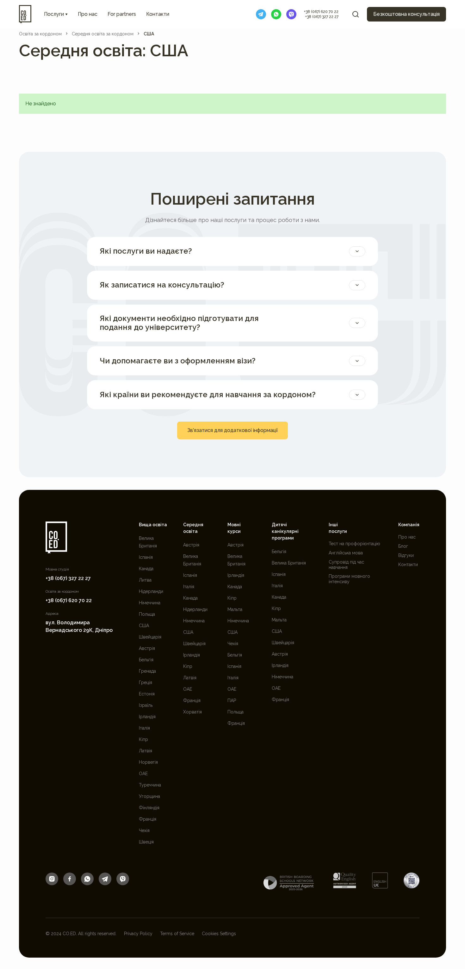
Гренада (147, 671)
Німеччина (149, 602)
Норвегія (148, 762)
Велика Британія (289, 562)
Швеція (146, 841)
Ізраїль (145, 705)
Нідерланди (151, 591)
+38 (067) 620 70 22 (321, 12)
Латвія (145, 750)
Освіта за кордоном (40, 34)
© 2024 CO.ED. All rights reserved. (81, 933)
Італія (144, 728)
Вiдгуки (406, 555)
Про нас (87, 14)
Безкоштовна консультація (406, 14)
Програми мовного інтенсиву (349, 579)
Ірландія (147, 716)
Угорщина (149, 796)
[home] (25, 14)
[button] (56, 14)
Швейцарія (150, 636)
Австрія (147, 648)
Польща (147, 614)
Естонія (147, 693)
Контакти (157, 14)
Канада (146, 568)
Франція (147, 819)
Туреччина (150, 784)
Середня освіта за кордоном (102, 34)
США (149, 34)
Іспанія (146, 557)
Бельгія (146, 659)
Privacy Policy (138, 933)
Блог (403, 546)
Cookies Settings (219, 933)
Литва (145, 580)
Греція (145, 682)
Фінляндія (149, 807)
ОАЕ (143, 773)
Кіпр (143, 739)
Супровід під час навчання (346, 564)
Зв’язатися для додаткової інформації (232, 430)
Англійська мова (346, 552)
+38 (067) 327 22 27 (321, 17)
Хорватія (192, 711)
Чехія (144, 830)
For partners (122, 14)
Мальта (234, 609)
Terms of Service (177, 933)
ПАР (231, 700)
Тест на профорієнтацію (354, 543)
